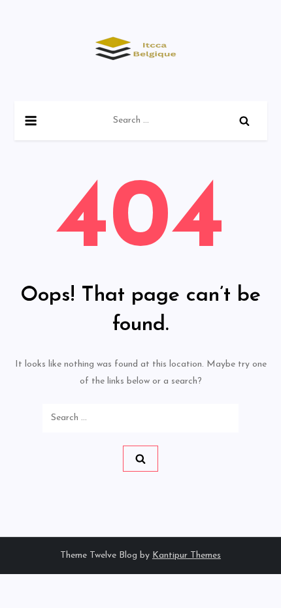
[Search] (244, 120)
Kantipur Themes (186, 555)
